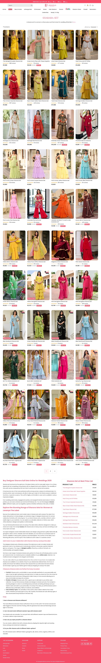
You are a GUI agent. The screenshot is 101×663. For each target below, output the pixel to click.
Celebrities (45, 12)
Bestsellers (93, 9)
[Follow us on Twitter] (85, 644)
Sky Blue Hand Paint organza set (12, 460)
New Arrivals (18, 9)
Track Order (40, 643)
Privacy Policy (63, 646)
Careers (24, 646)
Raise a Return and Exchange (44, 648)
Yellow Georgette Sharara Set (36, 301)
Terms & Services (41, 646)
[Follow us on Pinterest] (91, 644)
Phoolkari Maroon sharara (83, 140)
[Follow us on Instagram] (88, 644)
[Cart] (90, 6)
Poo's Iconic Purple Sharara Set (36, 180)
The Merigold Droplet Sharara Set (12, 61)
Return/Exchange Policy (66, 653)
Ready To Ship (55, 12)
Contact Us (40, 650)
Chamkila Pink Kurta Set (34, 220)
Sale (10, 9)
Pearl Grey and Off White (83, 61)
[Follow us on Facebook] (82, 644)
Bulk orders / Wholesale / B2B (44, 653)
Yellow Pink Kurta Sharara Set (11, 421)
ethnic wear (43, 555)
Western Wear (77, 9)
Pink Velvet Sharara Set (82, 262)
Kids (67, 9)
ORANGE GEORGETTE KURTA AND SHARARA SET (61, 221)
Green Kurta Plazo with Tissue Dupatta (38, 61)
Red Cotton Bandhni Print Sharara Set (62, 460)
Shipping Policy (64, 643)
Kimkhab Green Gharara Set (59, 140)
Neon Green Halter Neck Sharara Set (38, 101)
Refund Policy (63, 650)
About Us (24, 643)
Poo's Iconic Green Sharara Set (12, 180)
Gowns (61, 9)
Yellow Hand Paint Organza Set (36, 460)
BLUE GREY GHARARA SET (34, 381)
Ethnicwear (37, 9)
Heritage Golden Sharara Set (84, 101)
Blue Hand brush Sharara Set (84, 341)
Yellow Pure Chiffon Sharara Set (36, 262)
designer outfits (26, 548)
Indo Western (53, 9)
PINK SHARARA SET (56, 381)
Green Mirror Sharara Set (10, 301)
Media (23, 650)
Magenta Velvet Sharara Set (59, 262)
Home (4, 9)
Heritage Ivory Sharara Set (10, 140)
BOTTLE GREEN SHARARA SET (11, 381)
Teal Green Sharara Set (58, 101)
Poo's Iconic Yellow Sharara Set (60, 180)
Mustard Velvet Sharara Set (59, 421)
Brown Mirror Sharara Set (83, 220)
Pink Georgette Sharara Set (59, 301)
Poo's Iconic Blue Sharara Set (84, 180)
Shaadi (85, 9)
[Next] (55, 471)
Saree (45, 9)
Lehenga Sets (28, 9)
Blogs (23, 648)
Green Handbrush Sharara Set (36, 341)
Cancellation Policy (65, 648)
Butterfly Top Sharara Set (83, 381)
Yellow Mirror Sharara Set (10, 262)
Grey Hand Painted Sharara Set (36, 421)
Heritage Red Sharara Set (34, 140)
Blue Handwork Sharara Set (11, 341)
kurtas (22, 527)
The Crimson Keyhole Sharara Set (12, 101)
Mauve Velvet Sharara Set (83, 421)
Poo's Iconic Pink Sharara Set (11, 220)
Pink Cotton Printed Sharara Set (85, 460)
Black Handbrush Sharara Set (59, 341)
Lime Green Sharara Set (58, 61)
